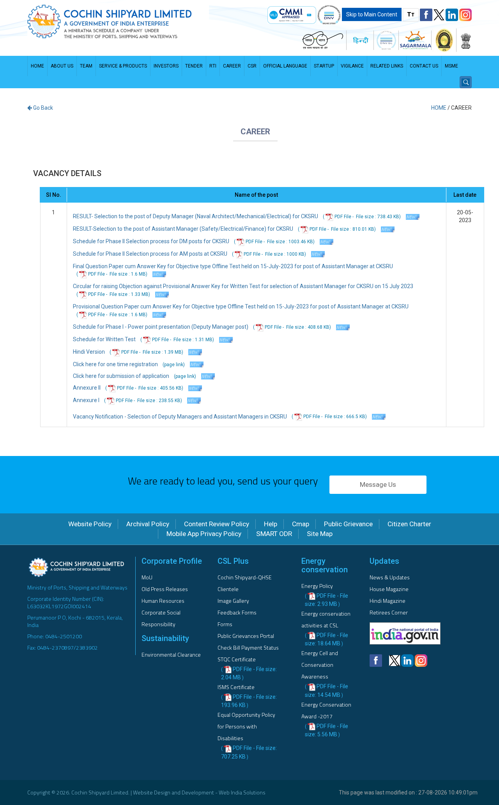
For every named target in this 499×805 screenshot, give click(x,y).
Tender (194, 66)
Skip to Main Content (371, 14)
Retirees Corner (389, 612)
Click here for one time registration (115, 364)
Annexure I (86, 400)
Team (86, 66)
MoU (147, 577)
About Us (62, 66)
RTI (212, 66)
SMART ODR (274, 534)
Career (232, 66)
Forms (225, 624)
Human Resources (163, 601)
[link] (291, 15)
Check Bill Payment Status (248, 647)
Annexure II (87, 388)
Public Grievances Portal (246, 636)
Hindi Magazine (387, 601)
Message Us (378, 484)
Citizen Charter (409, 524)
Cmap (300, 524)
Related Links (386, 66)
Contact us (424, 66)
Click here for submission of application (121, 376)
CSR (252, 66)
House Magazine (389, 589)
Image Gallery (233, 601)
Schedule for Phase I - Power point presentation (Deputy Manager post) (160, 327)
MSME (451, 66)
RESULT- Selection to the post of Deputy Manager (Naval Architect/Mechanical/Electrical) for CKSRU (195, 216)
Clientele (228, 589)
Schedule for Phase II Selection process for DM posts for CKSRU (151, 241)
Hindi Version (89, 352)
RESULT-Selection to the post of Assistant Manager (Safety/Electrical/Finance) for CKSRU (183, 229)
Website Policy (89, 524)
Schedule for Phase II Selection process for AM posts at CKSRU (150, 254)
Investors (166, 66)
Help (270, 524)
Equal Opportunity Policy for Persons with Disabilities (246, 726)
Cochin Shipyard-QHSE (245, 577)
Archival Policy (147, 524)
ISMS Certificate (236, 687)
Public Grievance (348, 524)
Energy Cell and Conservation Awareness (319, 664)
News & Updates (390, 577)
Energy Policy (317, 586)
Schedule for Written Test (104, 339)
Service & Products (123, 66)
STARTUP (324, 66)
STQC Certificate (237, 659)
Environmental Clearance (171, 654)
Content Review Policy (216, 524)
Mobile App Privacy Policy (203, 534)
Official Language (285, 66)
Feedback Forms (237, 612)
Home (37, 66)
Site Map (320, 534)
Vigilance (352, 66)
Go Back (42, 108)
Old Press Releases (165, 589)
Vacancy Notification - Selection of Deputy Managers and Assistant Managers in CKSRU (180, 416)
